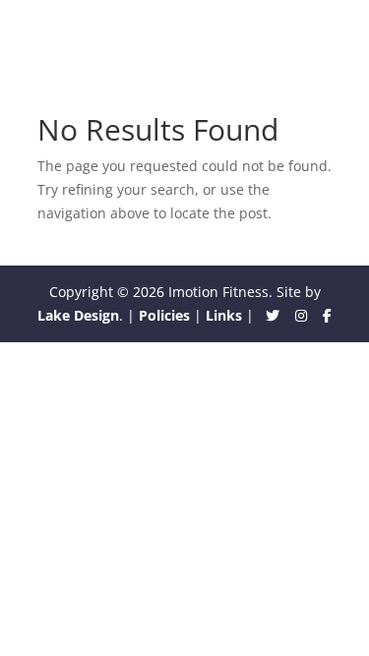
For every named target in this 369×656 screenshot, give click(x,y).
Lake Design (78, 315)
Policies (164, 315)
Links (224, 315)
